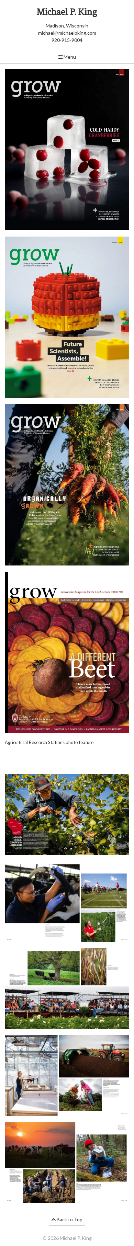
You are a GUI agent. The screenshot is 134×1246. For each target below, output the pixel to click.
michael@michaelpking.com (67, 33)
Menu (69, 57)
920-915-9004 (67, 40)
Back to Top (69, 1219)
